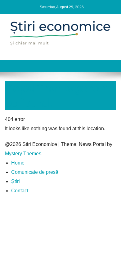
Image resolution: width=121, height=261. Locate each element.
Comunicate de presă (34, 172)
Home (18, 162)
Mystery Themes (23, 153)
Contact (19, 190)
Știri (15, 181)
